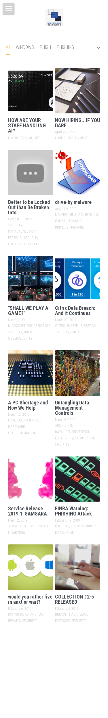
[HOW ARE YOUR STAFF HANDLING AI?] (30, 90)
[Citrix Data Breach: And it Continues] (77, 278)
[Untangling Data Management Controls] (77, 373)
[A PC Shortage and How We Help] (30, 373)
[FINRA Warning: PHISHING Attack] (77, 479)
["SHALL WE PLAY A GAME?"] (30, 278)
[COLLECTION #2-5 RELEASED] (77, 567)
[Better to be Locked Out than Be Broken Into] (30, 172)
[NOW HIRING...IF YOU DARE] (77, 90)
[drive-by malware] (77, 172)
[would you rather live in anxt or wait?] (30, 567)
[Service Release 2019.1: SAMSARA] (30, 479)
